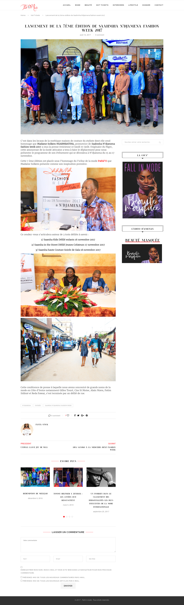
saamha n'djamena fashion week (58, 405)
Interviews (118, 5)
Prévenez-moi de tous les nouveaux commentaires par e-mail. (54, 577)
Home (23, 15)
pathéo (38, 405)
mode (77, 5)
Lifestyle (133, 5)
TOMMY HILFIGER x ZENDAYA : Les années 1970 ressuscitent (68, 496)
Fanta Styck (42, 424)
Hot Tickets (102, 5)
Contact (159, 5)
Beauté (88, 5)
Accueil (67, 5)
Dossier (146, 5)
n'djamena (26, 405)
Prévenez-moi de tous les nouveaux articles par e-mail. (51, 581)
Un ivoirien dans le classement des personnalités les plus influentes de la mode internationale (101, 500)
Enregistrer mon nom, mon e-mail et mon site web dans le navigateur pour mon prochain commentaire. (66, 571)
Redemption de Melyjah (35, 493)
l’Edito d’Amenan (143, 228)
